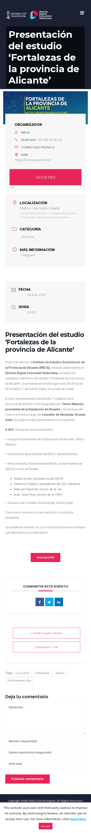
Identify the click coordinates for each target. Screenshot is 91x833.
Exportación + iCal (47, 647)
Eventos (28, 237)
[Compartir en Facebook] (40, 602)
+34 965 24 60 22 (49, 140)
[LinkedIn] (59, 602)
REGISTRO (45, 177)
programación (19, 680)
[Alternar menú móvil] (82, 13)
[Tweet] (49, 602)
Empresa (43, 673)
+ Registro (27, 255)
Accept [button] (45, 826)
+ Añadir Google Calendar (46, 633)
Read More (78, 819)
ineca (60, 673)
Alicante (22, 673)
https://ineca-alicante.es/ (33, 160)
